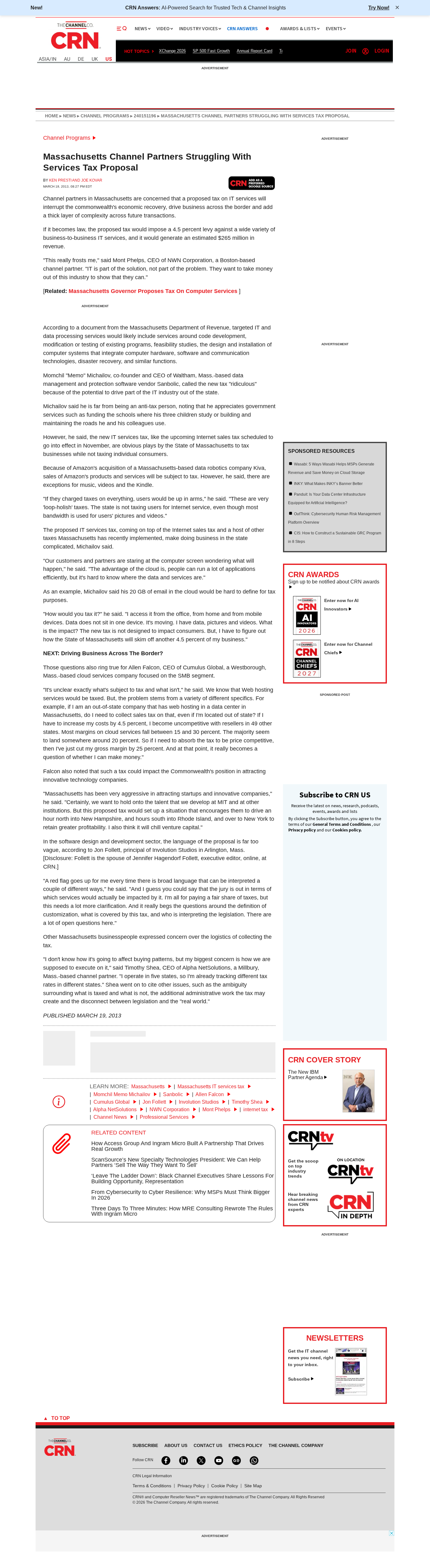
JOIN (350, 51)
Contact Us (208, 1445)
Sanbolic (173, 1094)
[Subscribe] (351, 1393)
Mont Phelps (217, 1109)
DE (81, 59)
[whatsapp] (253, 1460)
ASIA (44, 59)
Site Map (253, 1485)
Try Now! (378, 7)
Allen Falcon (210, 1094)
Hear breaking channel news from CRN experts (303, 1202)
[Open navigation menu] (121, 28)
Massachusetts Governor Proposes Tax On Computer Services (153, 291)
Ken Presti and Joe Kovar (75, 180)
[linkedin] (183, 1460)
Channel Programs (66, 138)
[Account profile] (365, 51)
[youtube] (218, 1460)
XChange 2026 (172, 50)
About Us (175, 1445)
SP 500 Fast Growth (211, 50)
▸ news (67, 115)
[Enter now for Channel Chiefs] (309, 675)
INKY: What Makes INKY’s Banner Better (328, 483)
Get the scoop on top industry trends (303, 1168)
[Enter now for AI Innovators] (309, 633)
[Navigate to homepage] (75, 50)
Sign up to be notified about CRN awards (333, 581)
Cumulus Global (112, 1102)
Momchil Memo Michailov (122, 1094)
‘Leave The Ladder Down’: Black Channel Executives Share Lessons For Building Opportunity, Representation (182, 1179)
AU (67, 59)
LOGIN (382, 51)
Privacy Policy (191, 1485)
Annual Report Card (254, 50)
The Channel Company (296, 1445)
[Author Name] (59, 1061)
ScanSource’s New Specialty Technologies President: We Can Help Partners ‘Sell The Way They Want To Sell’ (176, 1162)
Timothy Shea (248, 1102)
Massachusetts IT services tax (212, 1086)
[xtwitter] (200, 1460)
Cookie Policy (224, 1485)
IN (54, 59)
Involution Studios (199, 1102)
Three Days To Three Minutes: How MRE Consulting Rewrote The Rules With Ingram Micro (182, 1211)
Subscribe (299, 1379)
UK (95, 59)
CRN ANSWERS (242, 28)
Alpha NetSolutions (115, 1109)
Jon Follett (155, 1102)
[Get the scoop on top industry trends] (351, 1172)
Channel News (110, 1117)
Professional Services (165, 1117)
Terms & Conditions (152, 1485)
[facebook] (165, 1460)
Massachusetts (148, 1086)
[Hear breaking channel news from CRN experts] (351, 1205)
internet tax (256, 1109)
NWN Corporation (170, 1109)
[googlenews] (236, 1460)
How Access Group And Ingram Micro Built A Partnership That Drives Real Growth (177, 1146)
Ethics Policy (245, 1445)
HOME (51, 115)
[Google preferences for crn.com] (251, 183)
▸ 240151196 (142, 115)
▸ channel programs (102, 115)
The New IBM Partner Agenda (305, 1075)
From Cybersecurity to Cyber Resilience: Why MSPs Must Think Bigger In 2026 (180, 1195)
